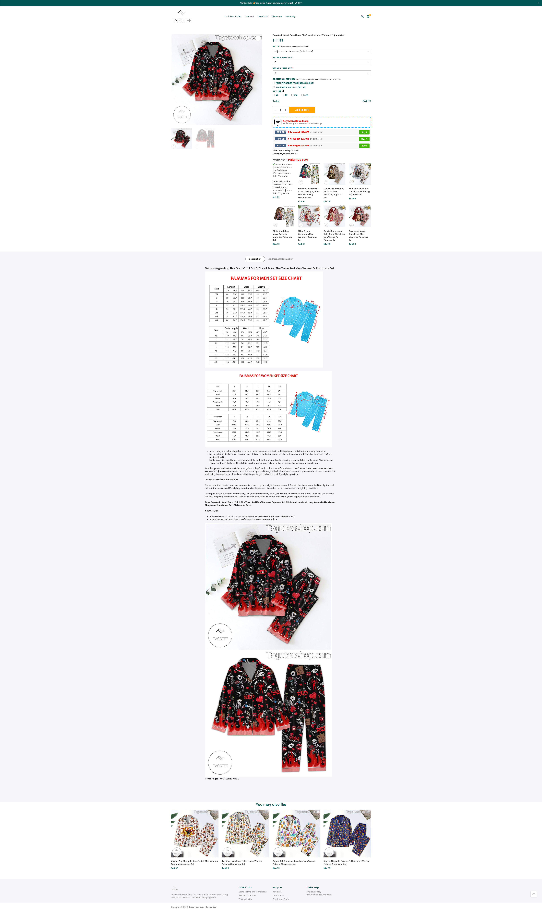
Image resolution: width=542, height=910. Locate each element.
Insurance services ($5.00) (291, 87)
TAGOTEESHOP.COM (228, 778)
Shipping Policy (314, 891)
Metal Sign (291, 16)
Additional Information (280, 259)
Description (255, 259)
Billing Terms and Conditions (253, 891)
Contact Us (278, 895)
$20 (306, 95)
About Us (277, 891)
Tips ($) (278, 91)
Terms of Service (247, 895)
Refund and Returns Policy (319, 894)
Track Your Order (232, 16)
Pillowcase (277, 16)
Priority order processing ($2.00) (295, 83)
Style (276, 46)
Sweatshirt (262, 16)
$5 (286, 95)
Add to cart (302, 109)
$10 (296, 95)
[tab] (255, 259)
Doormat (249, 16)
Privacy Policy (245, 899)
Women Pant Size (283, 68)
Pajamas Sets (291, 153)
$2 (277, 95)
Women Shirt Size (283, 57)
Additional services (284, 79)
